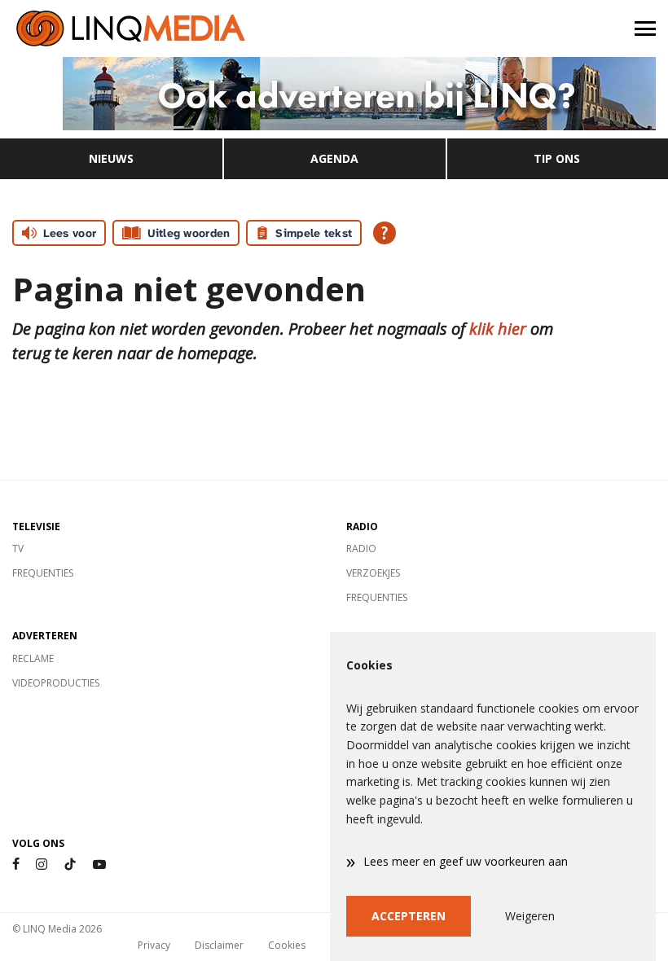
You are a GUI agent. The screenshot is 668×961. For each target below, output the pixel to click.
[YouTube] (99, 864)
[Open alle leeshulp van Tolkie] (384, 233)
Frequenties (42, 573)
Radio (361, 548)
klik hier (497, 329)
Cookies (286, 945)
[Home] (167, 28)
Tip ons (557, 158)
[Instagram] (41, 864)
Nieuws (111, 158)
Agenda (334, 158)
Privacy (154, 945)
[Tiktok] (70, 864)
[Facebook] (16, 864)
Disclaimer (219, 945)
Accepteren (408, 916)
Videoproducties (55, 683)
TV (18, 548)
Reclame (33, 658)
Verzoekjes (373, 573)
